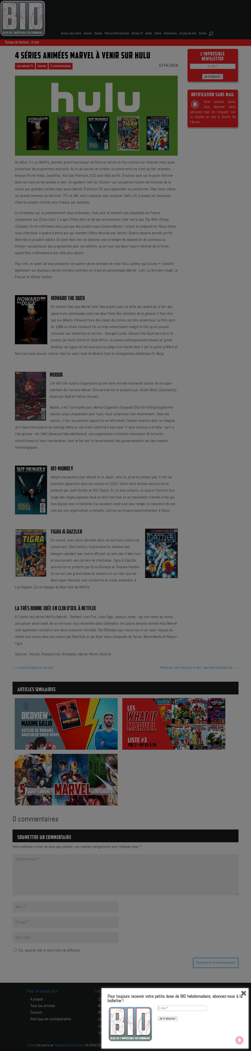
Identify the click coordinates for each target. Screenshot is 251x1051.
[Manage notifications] (239, 1040)
